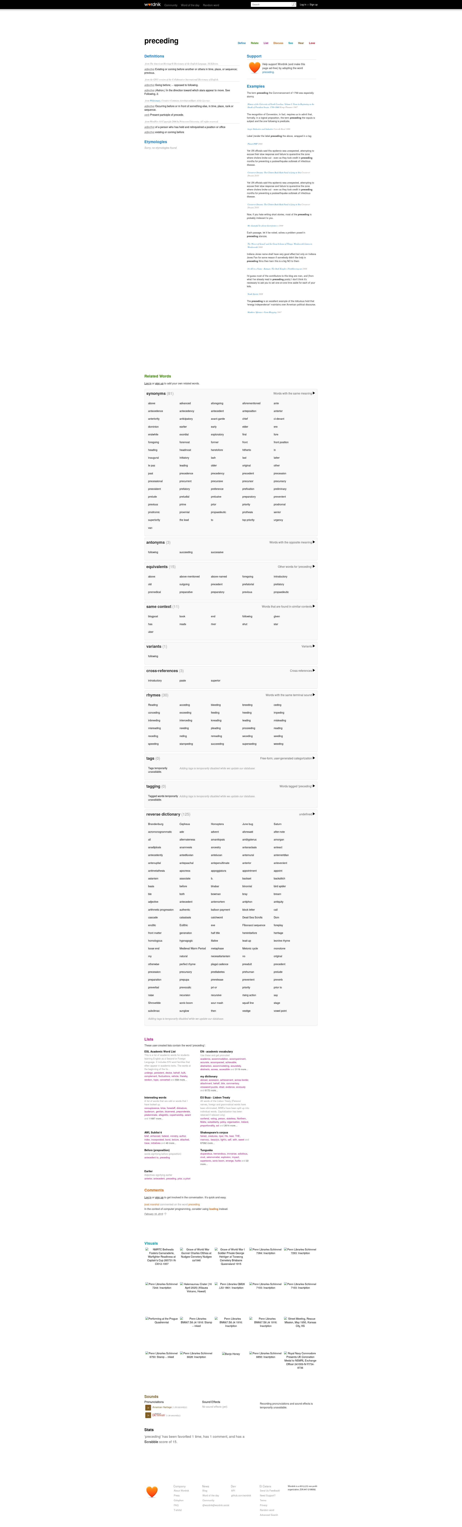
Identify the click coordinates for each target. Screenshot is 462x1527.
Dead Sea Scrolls (252, 917)
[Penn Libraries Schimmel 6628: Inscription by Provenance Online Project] (196, 1354)
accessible (224, 1069)
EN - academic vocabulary (216, 1051)
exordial (184, 434)
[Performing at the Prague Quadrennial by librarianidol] (161, 1320)
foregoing (153, 442)
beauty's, (216, 1139)
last (244, 457)
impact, (236, 1157)
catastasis (185, 917)
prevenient (280, 496)
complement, (151, 1076)
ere (276, 426)
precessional (155, 481)
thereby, (184, 1076)
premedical (154, 592)
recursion (185, 995)
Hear (301, 43)
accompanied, (217, 1062)
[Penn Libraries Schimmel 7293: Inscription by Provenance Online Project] (300, 1251)
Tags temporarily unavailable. (157, 769)
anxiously (240, 1087)
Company (179, 1486)
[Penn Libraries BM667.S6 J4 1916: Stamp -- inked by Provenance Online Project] (196, 1322)
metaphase (217, 948)
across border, (242, 1080)
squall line (248, 1003)
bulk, (183, 1072)
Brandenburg (155, 824)
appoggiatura (218, 870)
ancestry (216, 847)
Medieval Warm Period (193, 948)
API (233, 1490)
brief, (147, 1136)
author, (182, 1136)
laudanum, (150, 1111)
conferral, (205, 1118)
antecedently (155, 855)
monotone (279, 948)
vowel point (280, 1010)
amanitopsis (218, 839)
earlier (183, 426)
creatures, (213, 1136)
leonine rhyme (282, 940)
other (277, 465)
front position (281, 442)
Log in (147, 383)
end (213, 616)
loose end (153, 948)
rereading (216, 736)
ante (276, 403)
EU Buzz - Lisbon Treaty (215, 1097)
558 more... (181, 1079)
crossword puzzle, (209, 1087)
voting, (214, 1118)
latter (277, 457)
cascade (153, 917)
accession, (214, 1080)
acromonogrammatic (160, 831)
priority (246, 504)
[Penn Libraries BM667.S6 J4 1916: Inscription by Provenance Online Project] (231, 1322)
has (150, 624)
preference (217, 489)
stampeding (186, 743)
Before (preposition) (157, 1150)
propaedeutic (218, 512)
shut (244, 624)
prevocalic (185, 987)
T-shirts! (178, 1510)
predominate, (151, 1114)
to (212, 520)
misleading (280, 720)
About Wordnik (181, 1490)
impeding (279, 712)
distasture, (182, 1108)
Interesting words (155, 1097)
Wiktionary (155, 100)
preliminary (280, 489)
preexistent (154, 489)
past (150, 473)
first (244, 434)
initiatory (184, 457)
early (214, 426)
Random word (211, 5)
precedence (186, 473)
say (276, 995)
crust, (203, 1157)
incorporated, (158, 1139)
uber (150, 632)
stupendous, (206, 1153)
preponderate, (183, 1111)
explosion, (226, 1157)
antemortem (218, 901)
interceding (186, 720)
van (150, 527)
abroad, (204, 1080)
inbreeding (154, 720)
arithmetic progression (161, 909)
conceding (154, 712)
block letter (248, 909)
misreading (154, 728)
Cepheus (185, 824)
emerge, (230, 1160)
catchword (217, 917)
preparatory (249, 496)
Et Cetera (265, 1486)
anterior (278, 411)
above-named (219, 576)
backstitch (279, 878)
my (150, 956)
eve (213, 925)
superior (215, 680)
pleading (216, 728)
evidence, (231, 1087)
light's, (224, 1139)
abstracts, (205, 1069)
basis (151, 886)
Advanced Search (269, 1515)
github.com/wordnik (241, 1495)
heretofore (217, 450)
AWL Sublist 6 (153, 1132)
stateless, (231, 1118)
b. (212, 878)
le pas (151, 465)
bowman (216, 894)
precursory (280, 481)
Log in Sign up (309, 4)
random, (149, 1079)
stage (277, 1003)
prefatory (185, 489)
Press (177, 1495)
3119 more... (241, 1069)
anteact (278, 847)
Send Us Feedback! (270, 1490)
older (214, 465)
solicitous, (243, 1153)
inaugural (153, 457)
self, (230, 1139)
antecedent (217, 411)
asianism (153, 878)
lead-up (246, 940)
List (266, 43)
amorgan (279, 839)
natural (184, 956)
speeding (153, 743)
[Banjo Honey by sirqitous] (231, 1353)
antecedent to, (152, 1157)
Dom (276, 917)
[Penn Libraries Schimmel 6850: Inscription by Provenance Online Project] (265, 1354)
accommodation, (220, 1058)
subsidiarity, (214, 1122)
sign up (159, 383)
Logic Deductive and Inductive (260, 129)
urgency (278, 520)
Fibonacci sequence (253, 925)
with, (235, 1139)
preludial (184, 496)
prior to (278, 987)
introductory (280, 576)
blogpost (153, 616)
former (215, 442)
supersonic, (206, 1160)
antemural (248, 855)
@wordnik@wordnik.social (215, 1505)
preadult (247, 964)
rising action (249, 995)
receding (153, 736)
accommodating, (222, 1065)
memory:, (205, 1139)
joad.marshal (151, 1204)
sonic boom (186, 1003)
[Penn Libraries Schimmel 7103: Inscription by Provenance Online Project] (265, 1285)
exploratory (217, 434)
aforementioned (251, 403)
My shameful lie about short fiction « (263, 225)
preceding (268, 72)
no (243, 956)
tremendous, (220, 1153)
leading (184, 465)
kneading (216, 720)
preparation (154, 979)
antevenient (280, 863)
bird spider (280, 886)
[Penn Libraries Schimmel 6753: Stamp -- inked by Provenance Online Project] (161, 1354)
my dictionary (208, 1076)
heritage (278, 933)
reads (183, 624)
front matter (155, 933)
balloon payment (220, 909)
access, (215, 1069)
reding (183, 736)
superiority (154, 520)
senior (277, 512)
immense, (232, 1153)
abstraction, (206, 1065)
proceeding (248, 728)
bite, (223, 1083)
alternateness (187, 839)
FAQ (176, 1505)
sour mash (217, 1003)
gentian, (160, 1111)
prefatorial (248, 584)
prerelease (217, 979)
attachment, (206, 1083)
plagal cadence (219, 964)
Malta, (204, 1122)
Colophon (179, 1500)
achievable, (231, 1062)
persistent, (159, 1072)
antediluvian (186, 855)
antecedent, (159, 1178)
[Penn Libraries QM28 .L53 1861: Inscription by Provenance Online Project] (231, 1285)
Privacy (263, 1505)
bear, (232, 1136)
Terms (263, 1500)
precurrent (185, 481)
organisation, (234, 1122)
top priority (248, 520)
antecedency (187, 411)
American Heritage (162, 1407)
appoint (278, 870)
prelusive (216, 496)
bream (277, 894)
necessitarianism (220, 956)
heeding (247, 712)
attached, (185, 1139)
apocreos (185, 870)
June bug (247, 824)
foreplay (278, 925)
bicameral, (170, 1111)
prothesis (247, 512)
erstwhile (153, 434)
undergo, (149, 1072)
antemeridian (281, 855)
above (151, 403)
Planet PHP (253, 143)
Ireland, (245, 1122)
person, (222, 1118)
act (218, 1125)
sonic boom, (219, 1160)
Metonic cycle (250, 948)
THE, (238, 1136)
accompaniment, (237, 1058)
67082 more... (207, 1143)
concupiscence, (152, 1108)
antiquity (278, 901)
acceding (185, 705)
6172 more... (211, 1090)
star (276, 624)
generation (186, 933)
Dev (233, 1486)
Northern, (242, 1118)
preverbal (153, 987)
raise (151, 995)
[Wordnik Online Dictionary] (152, 4)
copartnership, (177, 1114)
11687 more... (156, 1118)
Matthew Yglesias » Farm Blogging (262, 312)
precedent (248, 473)
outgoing (184, 584)
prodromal (280, 504)
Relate (255, 43)
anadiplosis (154, 847)
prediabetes (218, 972)
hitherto (246, 450)
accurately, (236, 1065)
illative (214, 940)
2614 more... (230, 1125)
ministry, (174, 1136)
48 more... (171, 1143)
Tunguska (206, 1150)
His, (227, 1136)
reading (278, 728)
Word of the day (190, 5)
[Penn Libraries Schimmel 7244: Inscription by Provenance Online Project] (161, 1285)
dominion (153, 426)
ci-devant (279, 418)
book (182, 616)
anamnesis (186, 847)
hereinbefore (249, 933)
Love (312, 43)
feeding (215, 712)
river (213, 624)
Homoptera (217, 824)
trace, (147, 1143)
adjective (153, 901)
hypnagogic (186, 940)
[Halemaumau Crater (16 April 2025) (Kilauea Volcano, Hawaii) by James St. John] (196, 1287)
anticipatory (186, 418)
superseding (249, 743)
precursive (217, 481)
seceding (247, 736)
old (150, 584)
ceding (277, 705)
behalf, (177, 1072)
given (277, 616)
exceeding (185, 712)
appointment (249, 870)
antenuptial (154, 863)
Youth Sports (253, 294)
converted (165, 1079)
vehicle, (175, 1076)
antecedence (155, 411)
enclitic (152, 925)
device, (169, 1072)
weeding (278, 743)
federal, (166, 1136)
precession (280, 473)
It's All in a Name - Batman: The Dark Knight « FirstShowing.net (275, 268)
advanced (185, 403)
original (246, 465)
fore (276, 434)
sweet (241, 1139)
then (213, 1010)
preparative (186, 592)
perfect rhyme (187, 964)
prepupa (184, 979)
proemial (184, 512)
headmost (185, 450)
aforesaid (247, 831)
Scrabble (151, 1441)
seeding (278, 736)
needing (184, 728)
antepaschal (186, 863)
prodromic (154, 512)
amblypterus (249, 839)
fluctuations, (164, 1076)
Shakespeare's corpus (214, 1132)
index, (147, 1139)
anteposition (249, 411)
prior (213, 504)
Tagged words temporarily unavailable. (163, 797)
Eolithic (184, 925)
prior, (180, 1178)
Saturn (278, 824)
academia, (206, 1058)
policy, (223, 1122)
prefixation (248, 489)
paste (183, 680)
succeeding (186, 552)
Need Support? (267, 1495)
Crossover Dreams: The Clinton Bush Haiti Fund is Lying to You (274, 172)
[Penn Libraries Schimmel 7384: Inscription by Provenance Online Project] (265, 1251)
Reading (153, 705)
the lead (184, 520)
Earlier (148, 1171)
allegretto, (164, 1114)
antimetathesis (156, 870)
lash (213, 457)
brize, (164, 1108)
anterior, (148, 1178)
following (153, 552)
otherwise (153, 964)
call (276, 909)
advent (215, 831)
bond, (168, 1139)
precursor (247, 481)
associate (185, 878)
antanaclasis (249, 847)
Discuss (278, 43)
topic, (157, 1079)
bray (244, 894)
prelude (152, 496)
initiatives (156, 1143)
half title (215, 933)
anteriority (154, 418)
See (290, 43)
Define (242, 43)
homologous (155, 940)
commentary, (232, 1083)
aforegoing (217, 403)
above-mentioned (190, 576)
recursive (216, 995)
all (149, 839)
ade (182, 831)
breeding (247, 705)
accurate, (205, 1062)
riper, (222, 1136)
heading (152, 450)
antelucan (216, 855)
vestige (246, 1010)
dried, (222, 1087)
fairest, (204, 1136)
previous (153, 504)
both (182, 894)
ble (150, 894)
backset (246, 878)
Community (170, 5)
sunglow (184, 1010)
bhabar (215, 886)
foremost (185, 442)
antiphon (247, 901)
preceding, (172, 1178)
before (183, 886)
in (275, 450)
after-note (279, 831)
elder (245, 426)
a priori (186, 1178)
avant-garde (218, 418)
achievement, (227, 1080)
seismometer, (214, 1157)
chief (245, 418)
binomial (247, 886)
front (245, 442)
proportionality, (208, 1125)
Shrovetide (154, 1003)
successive (217, 552)
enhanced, (156, 1136)
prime (183, 504)
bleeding (216, 705)
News (205, 1486)
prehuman (248, 972)
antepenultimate (220, 863)
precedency (217, 473)
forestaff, (172, 1108)
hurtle (238, 1160)
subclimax (154, 1010)
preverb (278, 979)
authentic (185, 909)
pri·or (214, 987)
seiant (188, 1114)
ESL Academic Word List (160, 1051)
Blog (204, 1490)
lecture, (176, 1139)
